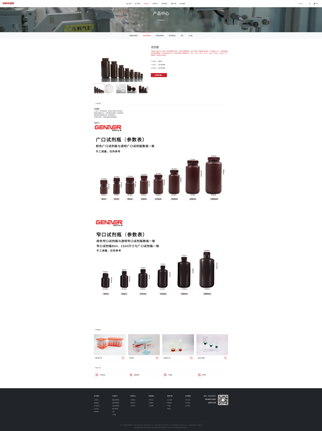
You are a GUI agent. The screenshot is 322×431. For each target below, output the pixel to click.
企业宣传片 (97, 405)
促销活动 (132, 402)
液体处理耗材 (147, 35)
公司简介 (96, 400)
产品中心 (146, 3)
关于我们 (137, 3)
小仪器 (190, 35)
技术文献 (187, 405)
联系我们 (164, 3)
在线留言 (151, 402)
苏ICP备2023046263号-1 (162, 425)
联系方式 (151, 400)
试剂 (182, 35)
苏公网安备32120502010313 (179, 425)
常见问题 (187, 402)
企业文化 (96, 408)
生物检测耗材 (160, 35)
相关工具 (98, 368)
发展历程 (96, 402)
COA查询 (169, 400)
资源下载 (173, 3)
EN (317, 3)
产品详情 (98, 103)
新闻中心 (155, 3)
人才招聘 (151, 405)
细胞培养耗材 (134, 35)
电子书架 (187, 400)
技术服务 (182, 3)
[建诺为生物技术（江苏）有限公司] (8, 3)
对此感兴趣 (158, 75)
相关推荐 (98, 330)
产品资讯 (132, 405)
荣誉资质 (96, 411)
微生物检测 (172, 35)
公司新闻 (132, 400)
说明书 (169, 408)
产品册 (169, 405)
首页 (130, 3)
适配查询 (169, 402)
